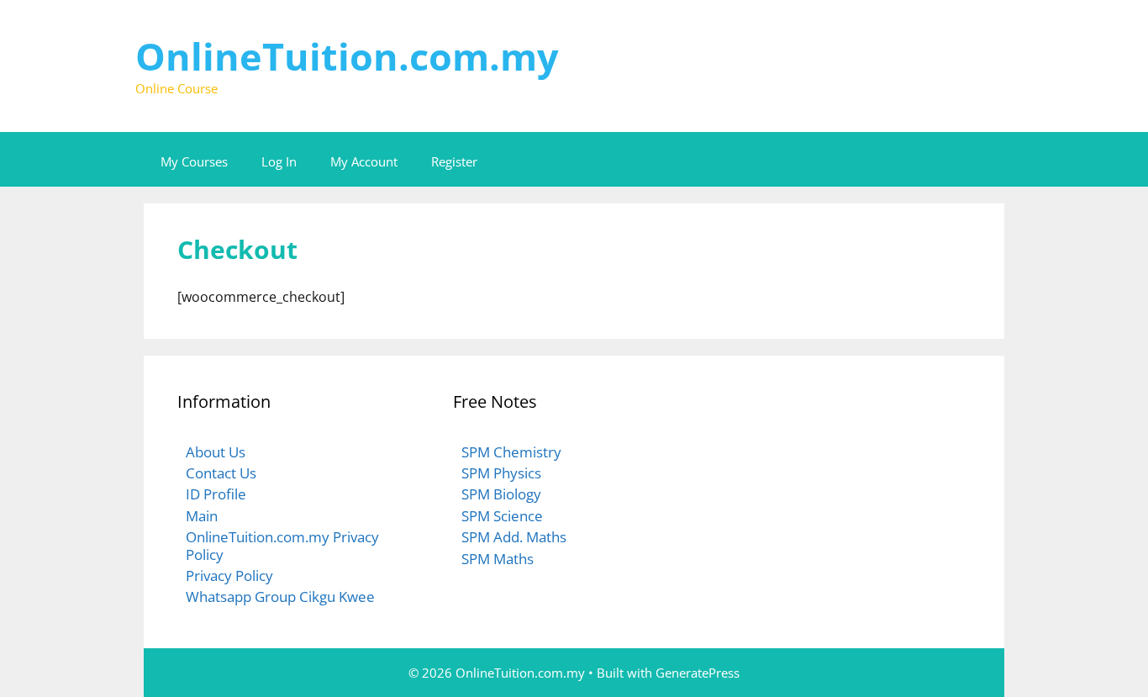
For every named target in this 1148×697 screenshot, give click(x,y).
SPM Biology (501, 494)
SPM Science (502, 515)
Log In (279, 161)
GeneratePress (698, 672)
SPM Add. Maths (513, 537)
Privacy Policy (229, 575)
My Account (364, 161)
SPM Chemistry (511, 452)
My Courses (194, 161)
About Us (215, 452)
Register (454, 161)
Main (202, 515)
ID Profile (216, 494)
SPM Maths (497, 558)
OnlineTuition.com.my (347, 56)
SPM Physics (501, 473)
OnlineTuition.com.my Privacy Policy (282, 545)
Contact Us (221, 473)
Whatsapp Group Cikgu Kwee (280, 596)
